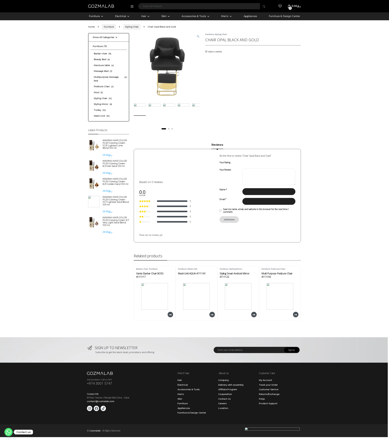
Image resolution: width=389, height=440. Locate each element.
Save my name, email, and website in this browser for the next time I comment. (255, 210)
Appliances (250, 16)
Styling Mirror (235, 269)
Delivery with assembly (231, 385)
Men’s (224, 16)
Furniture (94, 16)
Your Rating (225, 162)
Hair (143, 16)
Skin (163, 16)
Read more (170, 314)
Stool (98, 92)
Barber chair (142, 269)
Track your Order (268, 385)
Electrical (120, 16)
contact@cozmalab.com (100, 401)
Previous (143, 66)
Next (193, 66)
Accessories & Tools (194, 16)
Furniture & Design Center (284, 16)
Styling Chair (132, 26)
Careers (222, 403)
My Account (265, 380)
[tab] (217, 146)
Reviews (217, 144)
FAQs (262, 399)
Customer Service (268, 389)
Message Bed (103, 71)
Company (223, 380)
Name (223, 189)
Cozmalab (95, 430)
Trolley (100, 110)
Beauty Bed (102, 59)
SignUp (291, 349)
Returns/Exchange (269, 394)
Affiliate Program (227, 389)
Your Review (225, 169)
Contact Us (224, 399)
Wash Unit (192, 269)
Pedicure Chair (278, 269)
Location (223, 408)
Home (91, 26)
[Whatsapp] (8, 432)
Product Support (268, 403)
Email (223, 199)
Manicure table (104, 65)
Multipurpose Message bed (110, 79)
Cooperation (225, 394)
